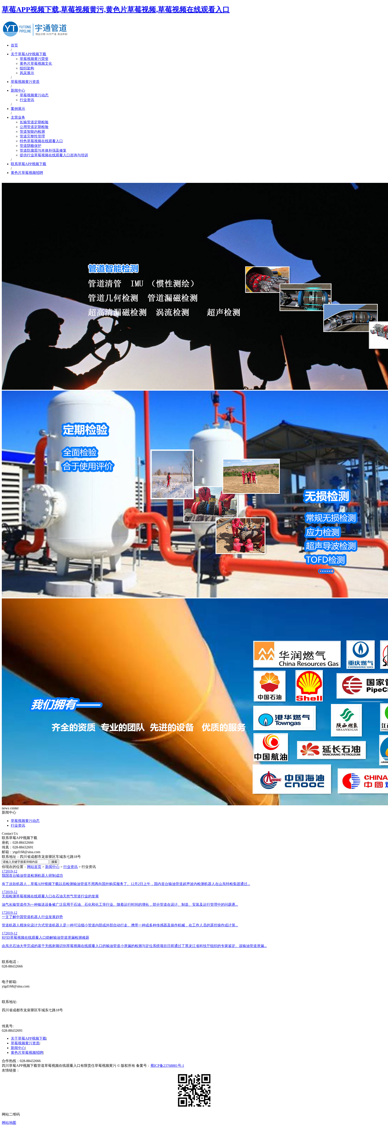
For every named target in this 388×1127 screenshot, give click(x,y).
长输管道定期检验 (34, 122)
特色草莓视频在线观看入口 (41, 141)
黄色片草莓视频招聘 (27, 173)
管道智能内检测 (32, 131)
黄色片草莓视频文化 (36, 63)
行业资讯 (27, 100)
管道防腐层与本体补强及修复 (43, 150)
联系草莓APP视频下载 (28, 164)
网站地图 (9, 1123)
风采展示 (27, 73)
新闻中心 (18, 90)
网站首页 (34, 867)
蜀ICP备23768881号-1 (167, 1065)
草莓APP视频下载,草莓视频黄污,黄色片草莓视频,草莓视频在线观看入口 (116, 9)
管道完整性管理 (32, 136)
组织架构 (27, 68)
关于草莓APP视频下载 (28, 54)
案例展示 (18, 109)
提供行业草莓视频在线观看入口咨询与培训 (54, 155)
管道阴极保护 (30, 146)
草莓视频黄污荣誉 (34, 59)
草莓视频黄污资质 (25, 82)
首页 (14, 45)
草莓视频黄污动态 (34, 95)
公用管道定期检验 (34, 127)
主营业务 (18, 117)
